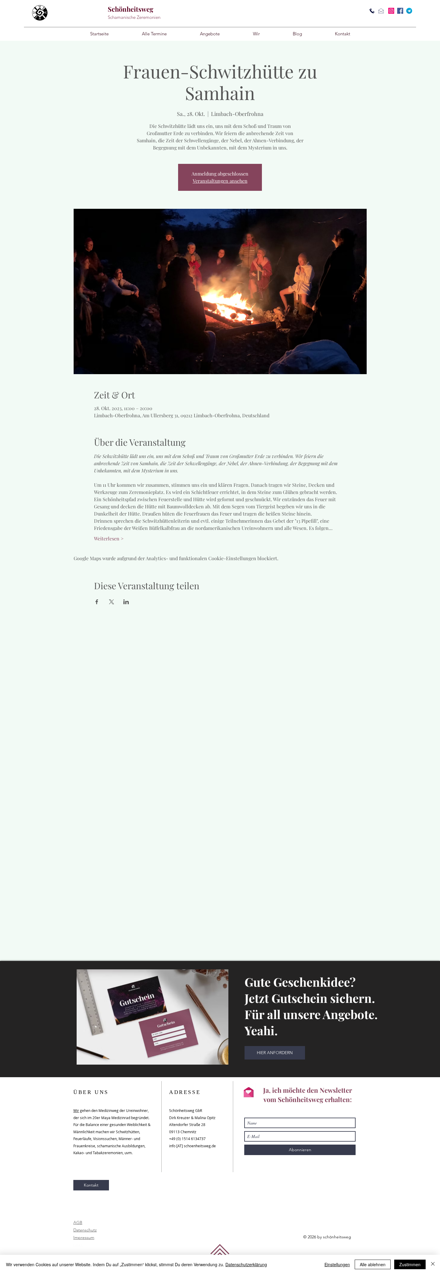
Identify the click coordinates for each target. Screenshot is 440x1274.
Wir (76, 1110)
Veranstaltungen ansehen (220, 181)
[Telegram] (409, 11)
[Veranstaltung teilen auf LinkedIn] (126, 601)
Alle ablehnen (373, 1264)
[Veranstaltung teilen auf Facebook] (97, 601)
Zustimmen (410, 1264)
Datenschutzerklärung (246, 1264)
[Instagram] (391, 11)
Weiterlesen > (109, 538)
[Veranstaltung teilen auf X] (111, 601)
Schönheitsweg (130, 8)
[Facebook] (400, 11)
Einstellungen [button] (337, 1264)
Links (78, 1245)
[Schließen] (432, 1264)
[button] (209, 33)
